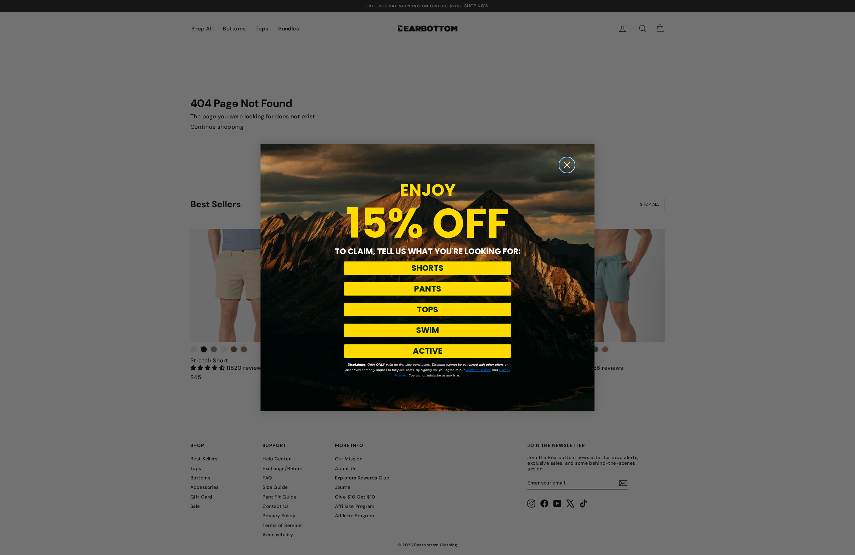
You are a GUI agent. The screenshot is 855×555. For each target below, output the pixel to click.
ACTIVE (428, 350)
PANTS (427, 288)
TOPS (427, 309)
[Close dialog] (566, 165)
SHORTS (427, 267)
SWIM (427, 330)
